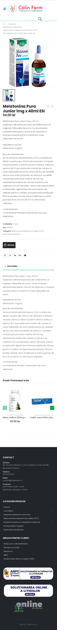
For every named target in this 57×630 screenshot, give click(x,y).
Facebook (5, 255)
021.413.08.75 (8, 474)
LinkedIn (15, 255)
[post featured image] (15, 400)
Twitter (10, 255)
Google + (20, 255)
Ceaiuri (7, 507)
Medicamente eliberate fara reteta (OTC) (28, 231)
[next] (52, 106)
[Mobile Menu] (4, 8)
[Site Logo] (25, 8)
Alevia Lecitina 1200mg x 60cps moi (19, 417)
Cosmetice (8, 511)
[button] (40, 19)
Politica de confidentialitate (16, 544)
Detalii (10, 245)
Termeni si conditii (12, 547)
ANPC (6, 555)
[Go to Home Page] (3, 24)
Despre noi (8, 551)
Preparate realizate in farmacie (17, 514)
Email (25, 255)
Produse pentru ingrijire (13, 526)
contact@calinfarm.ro (13, 480)
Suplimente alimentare (11, 234)
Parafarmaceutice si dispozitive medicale (22, 522)
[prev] (48, 106)
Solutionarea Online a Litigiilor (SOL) (19, 559)
